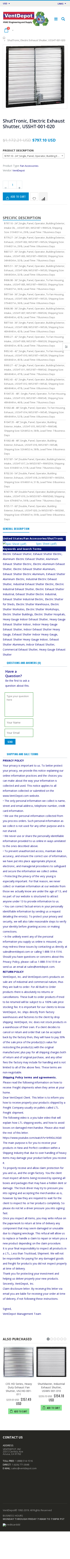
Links (60, 3)
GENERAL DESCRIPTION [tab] (16, 529)
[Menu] (55, 18)
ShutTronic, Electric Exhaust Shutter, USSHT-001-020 (34, 123)
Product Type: (11, 165)
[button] (48, 1339)
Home (4, 38)
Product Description (18, 150)
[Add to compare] (43, 196)
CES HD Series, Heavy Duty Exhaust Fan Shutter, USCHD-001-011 (19, 1389)
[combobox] (33, 155)
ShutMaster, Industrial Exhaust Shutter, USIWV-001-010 (51, 1387)
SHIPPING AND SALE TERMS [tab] (22, 754)
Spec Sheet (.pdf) (46, 543)
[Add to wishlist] (34, 196)
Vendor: (7, 170)
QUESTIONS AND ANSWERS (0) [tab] (24, 663)
